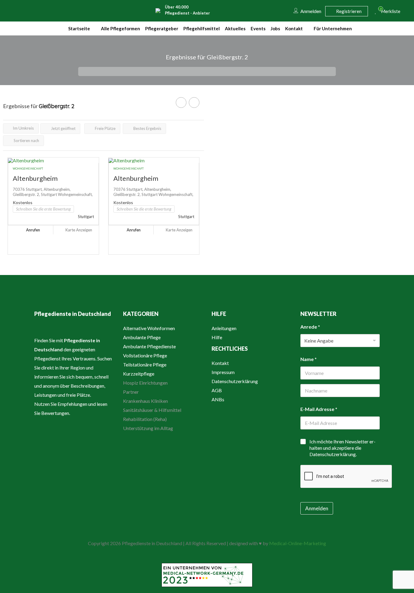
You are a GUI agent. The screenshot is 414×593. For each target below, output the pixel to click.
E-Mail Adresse (318, 409)
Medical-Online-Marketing (297, 543)
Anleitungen (224, 328)
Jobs (275, 28)
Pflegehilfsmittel (201, 28)
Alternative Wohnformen (149, 328)
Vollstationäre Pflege (145, 355)
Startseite (79, 28)
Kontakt (294, 28)
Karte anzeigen (78, 229)
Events (258, 28)
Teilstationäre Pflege (144, 364)
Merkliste (388, 10)
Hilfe (217, 337)
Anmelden (316, 508)
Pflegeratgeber (161, 28)
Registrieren (348, 11)
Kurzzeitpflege (138, 373)
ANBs (218, 399)
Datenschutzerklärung (235, 381)
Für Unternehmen (333, 28)
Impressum (223, 372)
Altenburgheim (35, 178)
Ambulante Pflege (142, 337)
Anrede (310, 327)
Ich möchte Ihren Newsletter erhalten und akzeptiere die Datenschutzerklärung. (342, 448)
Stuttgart (49, 194)
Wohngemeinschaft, (75, 194)
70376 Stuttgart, (28, 189)
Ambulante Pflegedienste (149, 346)
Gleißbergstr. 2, (27, 194)
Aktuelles (235, 28)
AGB (217, 390)
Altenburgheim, (57, 189)
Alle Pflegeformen (120, 28)
